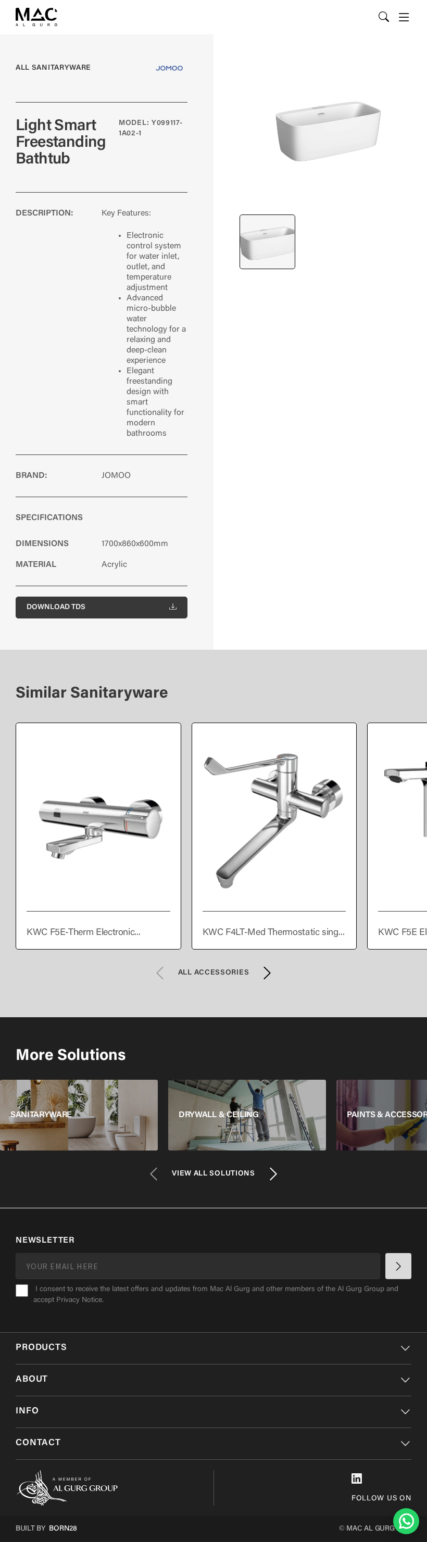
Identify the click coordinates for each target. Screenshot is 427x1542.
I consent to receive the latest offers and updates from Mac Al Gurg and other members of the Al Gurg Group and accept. (215, 1295)
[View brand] (169, 68)
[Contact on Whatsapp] (406, 1521)
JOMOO (116, 476)
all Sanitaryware (53, 68)
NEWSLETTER (45, 1240)
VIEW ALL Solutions (213, 1174)
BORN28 (63, 1529)
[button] (404, 17)
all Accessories (213, 973)
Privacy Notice (79, 1300)
